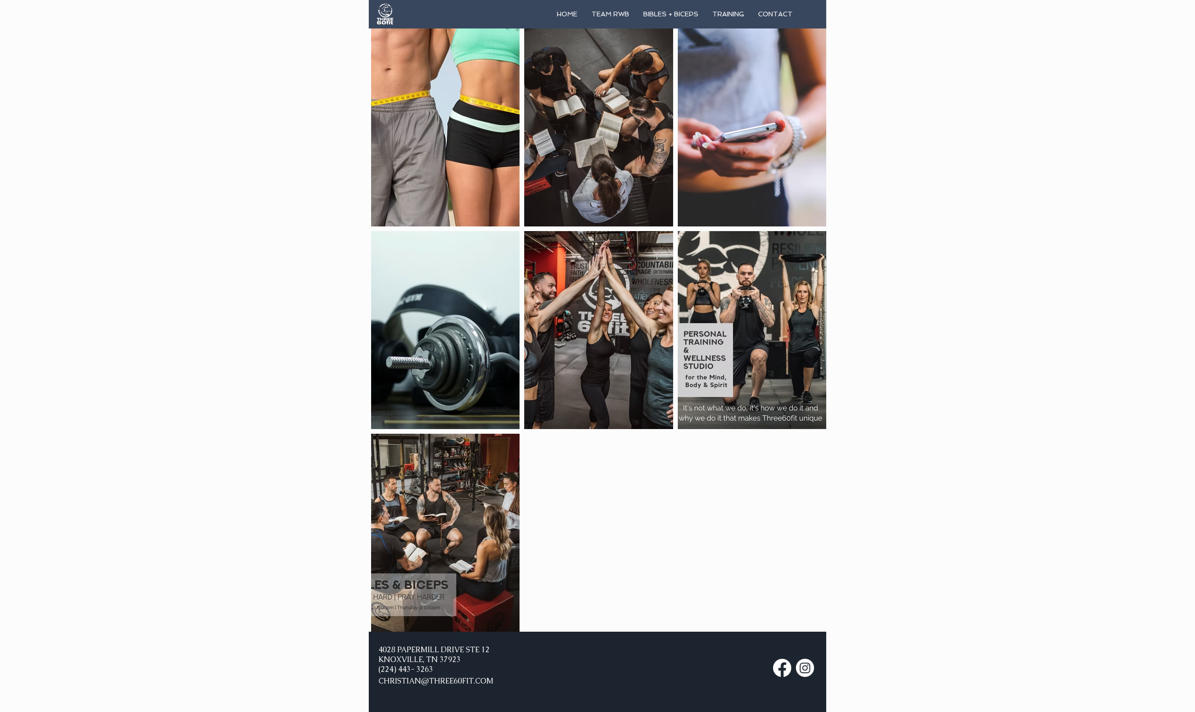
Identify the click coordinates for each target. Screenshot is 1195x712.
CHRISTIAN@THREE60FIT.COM (436, 681)
